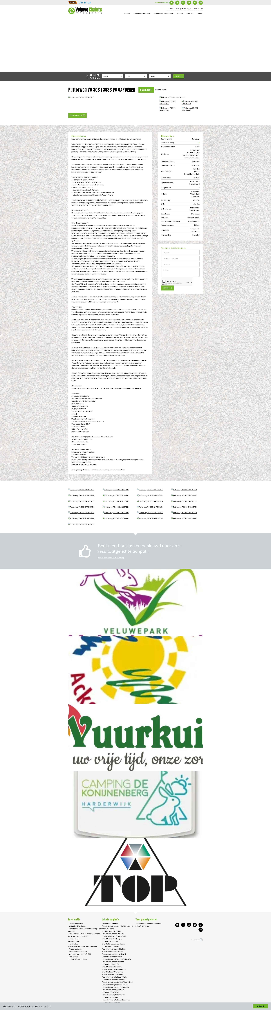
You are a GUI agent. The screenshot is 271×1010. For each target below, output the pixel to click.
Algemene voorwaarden (78, 951)
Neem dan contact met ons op (111, 557)
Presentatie (73, 957)
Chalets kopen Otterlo (110, 992)
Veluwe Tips (198, 9)
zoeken (178, 76)
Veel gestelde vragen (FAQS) (80, 954)
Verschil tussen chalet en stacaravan (83, 946)
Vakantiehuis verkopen (77, 926)
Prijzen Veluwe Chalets (78, 959)
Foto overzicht (76, 115)
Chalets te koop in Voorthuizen (113, 944)
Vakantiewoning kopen (141, 13)
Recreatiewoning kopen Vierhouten (115, 987)
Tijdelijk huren (74, 941)
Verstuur (167, 288)
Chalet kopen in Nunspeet (112, 967)
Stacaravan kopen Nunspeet (113, 962)
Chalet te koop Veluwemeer (112, 972)
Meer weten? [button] (46, 1006)
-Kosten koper (73, 939)
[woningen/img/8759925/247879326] (192, 109)
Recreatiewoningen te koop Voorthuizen (117, 982)
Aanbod (127, 13)
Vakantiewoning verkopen (163, 13)
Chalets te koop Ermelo (111, 946)
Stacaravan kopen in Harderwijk (114, 954)
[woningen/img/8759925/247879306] (170, 102)
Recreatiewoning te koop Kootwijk (115, 984)
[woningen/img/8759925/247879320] (192, 102)
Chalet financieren (76, 923)
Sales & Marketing (142, 926)
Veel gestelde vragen (183, 9)
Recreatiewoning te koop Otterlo (114, 977)
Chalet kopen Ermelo (110, 997)
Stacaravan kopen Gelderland (113, 934)
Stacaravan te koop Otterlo (112, 974)
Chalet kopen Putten (110, 941)
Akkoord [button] (260, 1006)
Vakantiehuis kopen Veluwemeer (114, 979)
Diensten (179, 13)
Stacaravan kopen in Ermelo (112, 951)
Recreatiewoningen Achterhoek (114, 949)
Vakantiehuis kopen (110, 923)
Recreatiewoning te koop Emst (113, 995)
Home (171, 9)
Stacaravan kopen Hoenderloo (113, 969)
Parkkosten (73, 944)
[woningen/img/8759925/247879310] (170, 109)
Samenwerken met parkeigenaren (148, 923)
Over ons (190, 13)
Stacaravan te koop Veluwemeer (114, 936)
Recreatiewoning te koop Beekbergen (116, 959)
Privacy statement (76, 949)
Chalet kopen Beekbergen (112, 939)
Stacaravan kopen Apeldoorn (113, 990)
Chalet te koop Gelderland (112, 931)
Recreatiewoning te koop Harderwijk (116, 1000)
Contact (200, 13)
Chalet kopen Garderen (110, 964)
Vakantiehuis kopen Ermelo (112, 957)
